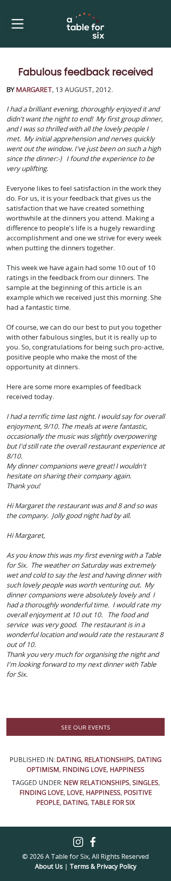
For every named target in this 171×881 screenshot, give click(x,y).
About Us (49, 866)
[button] (79, 841)
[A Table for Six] (85, 30)
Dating (68, 759)
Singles (145, 782)
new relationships (96, 782)
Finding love (84, 769)
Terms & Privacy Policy (103, 866)
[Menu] (17, 24)
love (75, 792)
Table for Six (113, 802)
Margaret (34, 89)
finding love (41, 792)
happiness (127, 769)
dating (75, 802)
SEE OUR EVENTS (85, 727)
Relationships (109, 759)
